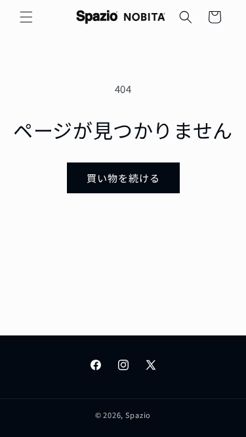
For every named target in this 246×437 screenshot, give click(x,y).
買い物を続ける (123, 178)
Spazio (138, 414)
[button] (26, 17)
